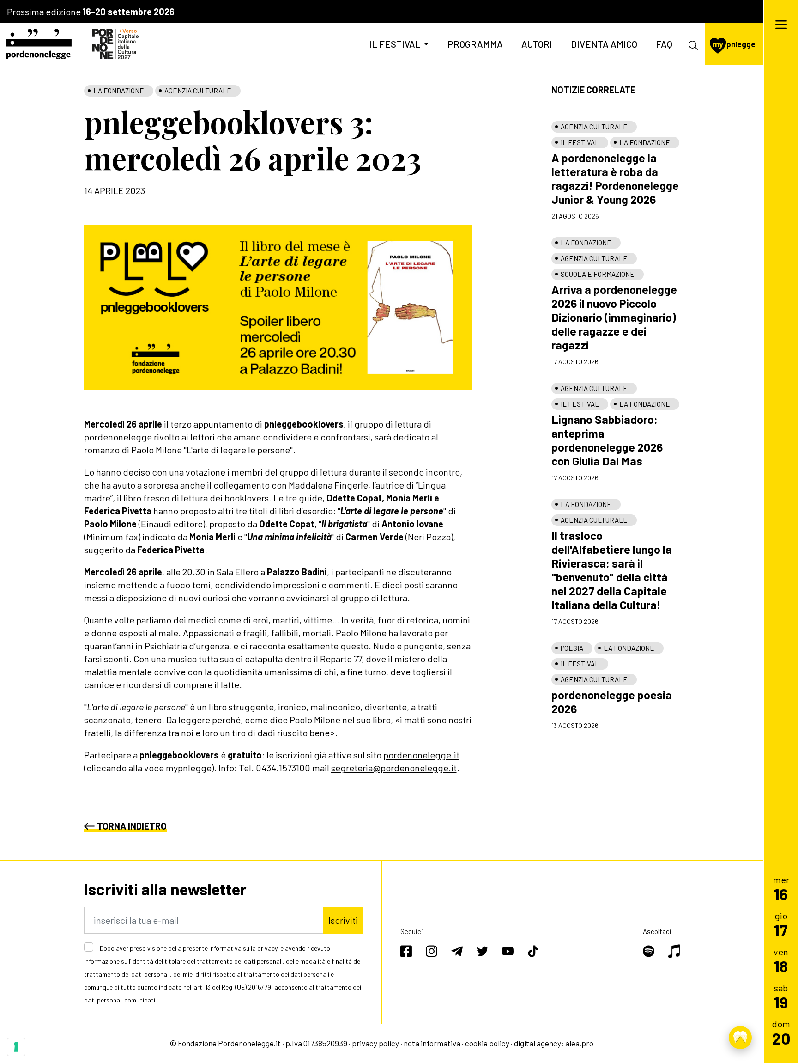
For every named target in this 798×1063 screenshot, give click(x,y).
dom (781, 1032)
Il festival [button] (395, 43)
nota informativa (432, 1043)
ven (781, 960)
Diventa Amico (604, 43)
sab (781, 996)
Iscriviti (343, 920)
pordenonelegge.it (421, 754)
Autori (536, 43)
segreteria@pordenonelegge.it (394, 767)
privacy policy (375, 1043)
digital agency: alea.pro (553, 1043)
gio (781, 924)
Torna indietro (132, 825)
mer (781, 888)
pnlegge (734, 44)
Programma (475, 43)
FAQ (664, 43)
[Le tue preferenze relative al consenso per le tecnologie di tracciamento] (16, 1047)
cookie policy (487, 1043)
